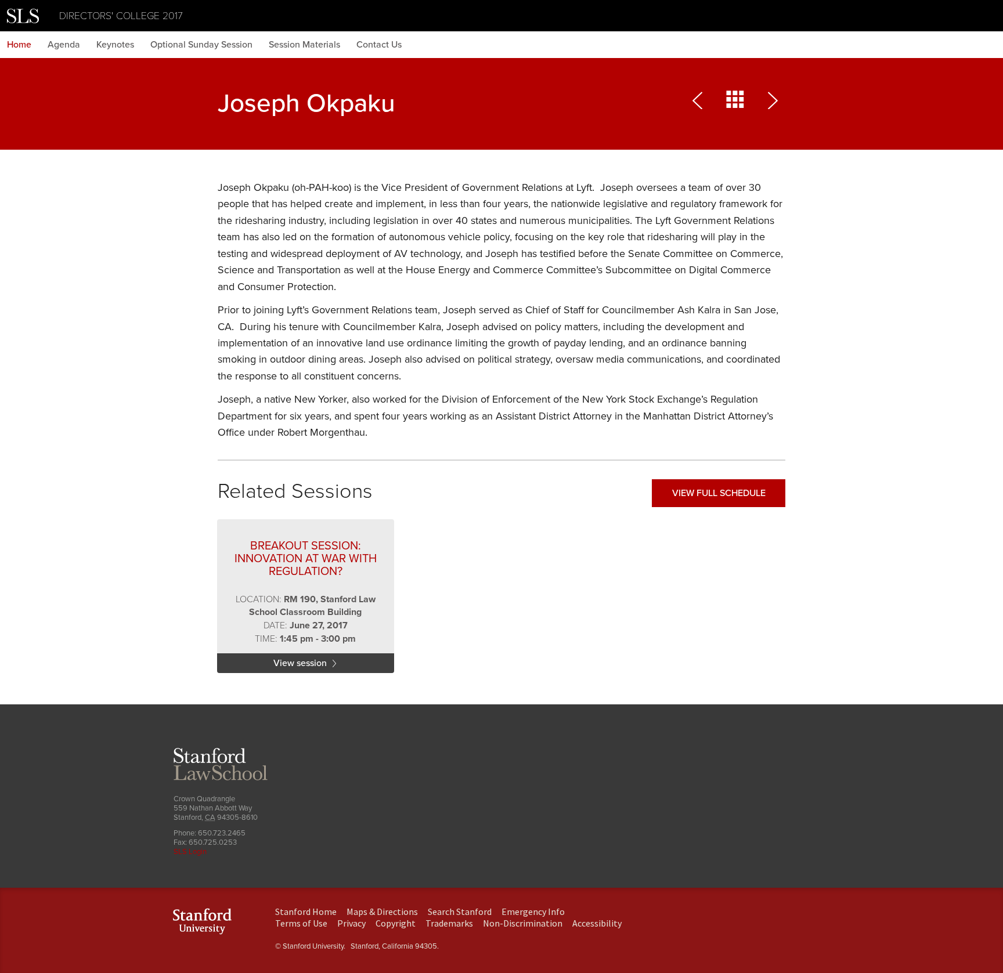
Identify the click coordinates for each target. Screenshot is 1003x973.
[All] (735, 103)
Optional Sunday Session (201, 44)
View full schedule (719, 493)
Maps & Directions (382, 911)
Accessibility (597, 923)
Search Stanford (460, 911)
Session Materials (304, 44)
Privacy (351, 923)
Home (19, 44)
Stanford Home (306, 911)
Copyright (396, 923)
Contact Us (379, 44)
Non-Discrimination (522, 923)
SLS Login (190, 851)
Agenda (64, 44)
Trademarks (449, 923)
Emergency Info (533, 911)
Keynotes (115, 44)
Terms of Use (301, 923)
